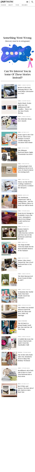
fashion (3, 5)
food (17, 5)
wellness (25, 5)
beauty (11, 5)
